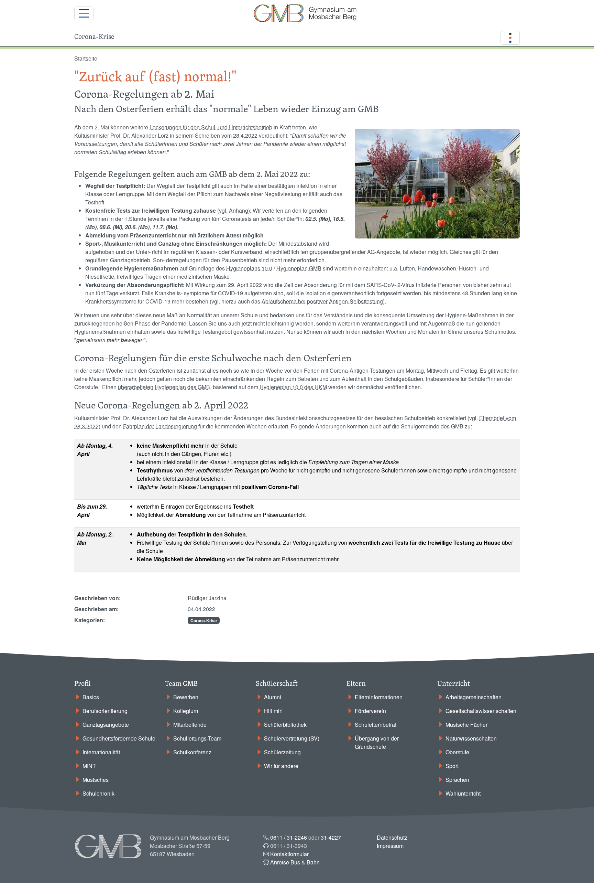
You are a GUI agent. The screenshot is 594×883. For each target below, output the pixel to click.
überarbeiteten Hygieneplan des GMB (164, 387)
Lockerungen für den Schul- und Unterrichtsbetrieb (211, 127)
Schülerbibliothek (285, 724)
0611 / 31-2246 (288, 837)
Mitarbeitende (190, 724)
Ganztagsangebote (105, 724)
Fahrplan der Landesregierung (160, 426)
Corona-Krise (203, 620)
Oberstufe (457, 752)
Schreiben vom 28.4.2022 (227, 135)
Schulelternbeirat (375, 724)
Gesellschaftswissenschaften (481, 711)
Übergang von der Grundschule (377, 742)
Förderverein (370, 711)
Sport (452, 766)
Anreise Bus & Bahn (295, 862)
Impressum (390, 846)
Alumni (272, 697)
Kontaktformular (289, 854)
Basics (90, 697)
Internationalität (101, 752)
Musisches (95, 780)
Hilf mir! (273, 711)
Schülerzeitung (282, 752)
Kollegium (185, 711)
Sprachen (457, 780)
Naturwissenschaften (471, 738)
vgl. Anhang (233, 210)
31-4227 (331, 837)
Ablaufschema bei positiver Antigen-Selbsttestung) (323, 301)
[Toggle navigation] (84, 13)
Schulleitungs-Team (197, 738)
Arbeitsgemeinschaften (474, 697)
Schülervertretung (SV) (291, 738)
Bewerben (185, 697)
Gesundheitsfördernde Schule (118, 738)
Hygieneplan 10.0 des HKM (293, 387)
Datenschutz (392, 837)
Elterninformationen (379, 697)
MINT (89, 766)
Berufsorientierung (105, 711)
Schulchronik (98, 793)
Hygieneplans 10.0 (249, 268)
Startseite (85, 58)
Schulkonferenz (192, 752)
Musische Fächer (466, 724)
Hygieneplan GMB (298, 268)
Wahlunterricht (463, 793)
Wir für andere (281, 766)
